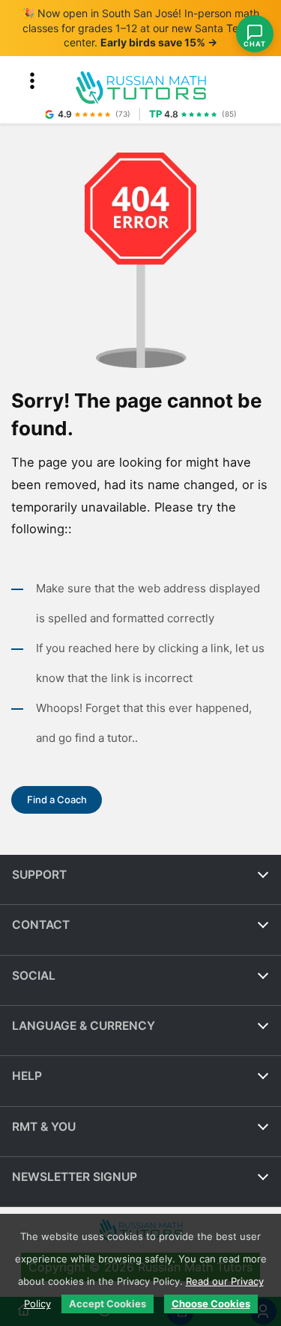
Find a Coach (57, 799)
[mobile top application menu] (32, 80)
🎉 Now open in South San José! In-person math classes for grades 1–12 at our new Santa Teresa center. (140, 28)
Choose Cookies (211, 1304)
